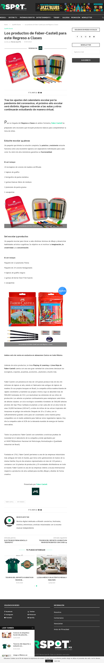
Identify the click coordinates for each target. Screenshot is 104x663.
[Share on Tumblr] (34, 93)
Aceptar (49, 661)
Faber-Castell (10, 502)
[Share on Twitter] (31, 93)
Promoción (75, 17)
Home (6, 24)
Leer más (57, 661)
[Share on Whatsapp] (36, 93)
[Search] (103, 18)
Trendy (56, 17)
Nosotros (57, 612)
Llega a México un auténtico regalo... (20, 656)
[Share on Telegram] (39, 93)
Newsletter (87, 17)
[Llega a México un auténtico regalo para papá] (52, 564)
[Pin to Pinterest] (33, 93)
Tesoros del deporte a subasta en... (22, 645)
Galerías (65, 17)
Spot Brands (20, 502)
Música (3, 17)
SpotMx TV (13, 17)
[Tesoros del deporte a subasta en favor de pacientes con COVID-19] (19, 564)
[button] (7, 570)
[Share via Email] (41, 93)
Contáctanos (59, 618)
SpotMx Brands (16, 24)
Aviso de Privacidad (61, 629)
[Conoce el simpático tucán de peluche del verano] (6, 635)
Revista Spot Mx (16, 42)
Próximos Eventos (27, 17)
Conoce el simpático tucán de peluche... (21, 634)
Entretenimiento (43, 17)
